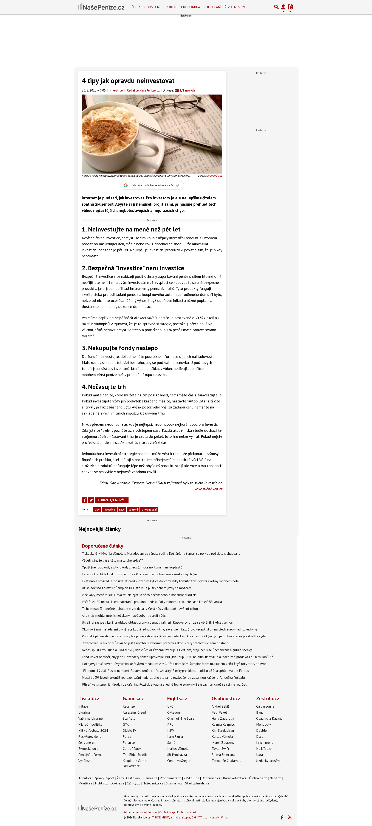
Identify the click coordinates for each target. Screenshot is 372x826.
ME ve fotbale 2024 (93, 730)
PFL (170, 724)
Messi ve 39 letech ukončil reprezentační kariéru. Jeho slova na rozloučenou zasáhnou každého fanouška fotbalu (163, 677)
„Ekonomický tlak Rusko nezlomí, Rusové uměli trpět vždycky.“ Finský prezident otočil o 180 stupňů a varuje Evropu (165, 670)
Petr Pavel (219, 712)
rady (121, 509)
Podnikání (212, 7)
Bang (260, 712)
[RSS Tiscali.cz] (289, 817)
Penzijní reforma (90, 754)
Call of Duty (132, 748)
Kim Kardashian (223, 730)
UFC (170, 706)
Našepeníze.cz (153, 783)
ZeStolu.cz (191, 778)
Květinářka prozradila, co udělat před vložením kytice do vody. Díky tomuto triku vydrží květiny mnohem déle (160, 581)
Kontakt (191, 812)
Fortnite (129, 742)
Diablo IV (129, 730)
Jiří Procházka (177, 754)
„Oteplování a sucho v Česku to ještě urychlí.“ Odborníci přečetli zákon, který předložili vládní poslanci (155, 643)
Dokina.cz (117, 783)
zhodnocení (149, 509)
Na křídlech (264, 748)
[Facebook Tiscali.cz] (281, 817)
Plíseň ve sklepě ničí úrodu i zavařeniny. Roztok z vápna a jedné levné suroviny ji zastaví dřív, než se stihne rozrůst (164, 684)
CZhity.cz (133, 783)
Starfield (129, 718)
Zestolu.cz (267, 698)
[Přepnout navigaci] (283, 7)
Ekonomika (190, 7)
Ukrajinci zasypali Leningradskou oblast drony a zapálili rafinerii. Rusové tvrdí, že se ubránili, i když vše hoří (157, 622)
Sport (110, 778)
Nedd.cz (275, 778)
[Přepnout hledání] (276, 7)
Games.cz (133, 698)
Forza (127, 736)
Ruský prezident (89, 736)
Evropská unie (88, 748)
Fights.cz (177, 698)
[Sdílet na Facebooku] (84, 500)
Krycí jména (264, 742)
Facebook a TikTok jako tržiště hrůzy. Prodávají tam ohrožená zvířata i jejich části (141, 574)
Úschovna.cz (258, 778)
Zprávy (99, 778)
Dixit (259, 736)
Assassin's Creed (134, 712)
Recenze (129, 706)
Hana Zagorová (223, 718)
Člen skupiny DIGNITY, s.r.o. (192, 817)
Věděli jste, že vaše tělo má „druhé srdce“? (112, 560)
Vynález (84, 760)
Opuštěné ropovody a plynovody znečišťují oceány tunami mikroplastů (132, 567)
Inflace (83, 706)
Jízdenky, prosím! (268, 760)
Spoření (171, 7)
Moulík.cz (85, 783)
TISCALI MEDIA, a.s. (163, 817)
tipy (97, 509)
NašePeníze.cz (213, 175)
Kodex (181, 812)
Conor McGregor (179, 760)
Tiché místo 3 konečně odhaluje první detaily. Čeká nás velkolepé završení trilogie (141, 608)
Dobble (261, 730)
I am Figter (175, 736)
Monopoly (263, 724)
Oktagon (173, 712)
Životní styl (235, 7)
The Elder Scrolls (135, 754)
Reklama (129, 812)
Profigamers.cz (170, 778)
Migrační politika (90, 724)
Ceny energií (86, 742)
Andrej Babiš (220, 706)
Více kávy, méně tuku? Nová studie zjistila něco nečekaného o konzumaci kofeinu (140, 595)
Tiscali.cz (88, 698)
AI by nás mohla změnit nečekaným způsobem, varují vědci (124, 615)
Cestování (133, 778)
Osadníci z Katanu (269, 718)
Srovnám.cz (174, 783)
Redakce (141, 812)
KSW (170, 730)
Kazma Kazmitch (224, 724)
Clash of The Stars (180, 718)
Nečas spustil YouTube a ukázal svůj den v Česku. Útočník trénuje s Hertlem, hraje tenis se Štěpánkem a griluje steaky (167, 650)
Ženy (120, 778)
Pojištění (152, 7)
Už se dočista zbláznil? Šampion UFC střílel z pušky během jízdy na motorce (137, 588)
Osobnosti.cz (226, 698)
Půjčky (135, 7)
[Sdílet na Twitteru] (91, 500)
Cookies (152, 812)
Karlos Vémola (178, 748)
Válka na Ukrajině (90, 718)
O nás (224, 817)
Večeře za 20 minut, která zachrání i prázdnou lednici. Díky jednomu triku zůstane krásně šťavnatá (152, 601)
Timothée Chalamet (226, 760)
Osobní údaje (167, 812)
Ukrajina (84, 712)
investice (109, 509)
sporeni (133, 509)
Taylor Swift (220, 748)
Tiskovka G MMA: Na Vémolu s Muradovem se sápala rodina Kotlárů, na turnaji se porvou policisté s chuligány (161, 553)
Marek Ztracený (223, 742)
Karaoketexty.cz (234, 778)
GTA (126, 724)
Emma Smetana (223, 754)
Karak (260, 754)
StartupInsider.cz (197, 783)
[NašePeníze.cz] (101, 7)
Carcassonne (265, 706)
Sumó (171, 742)
